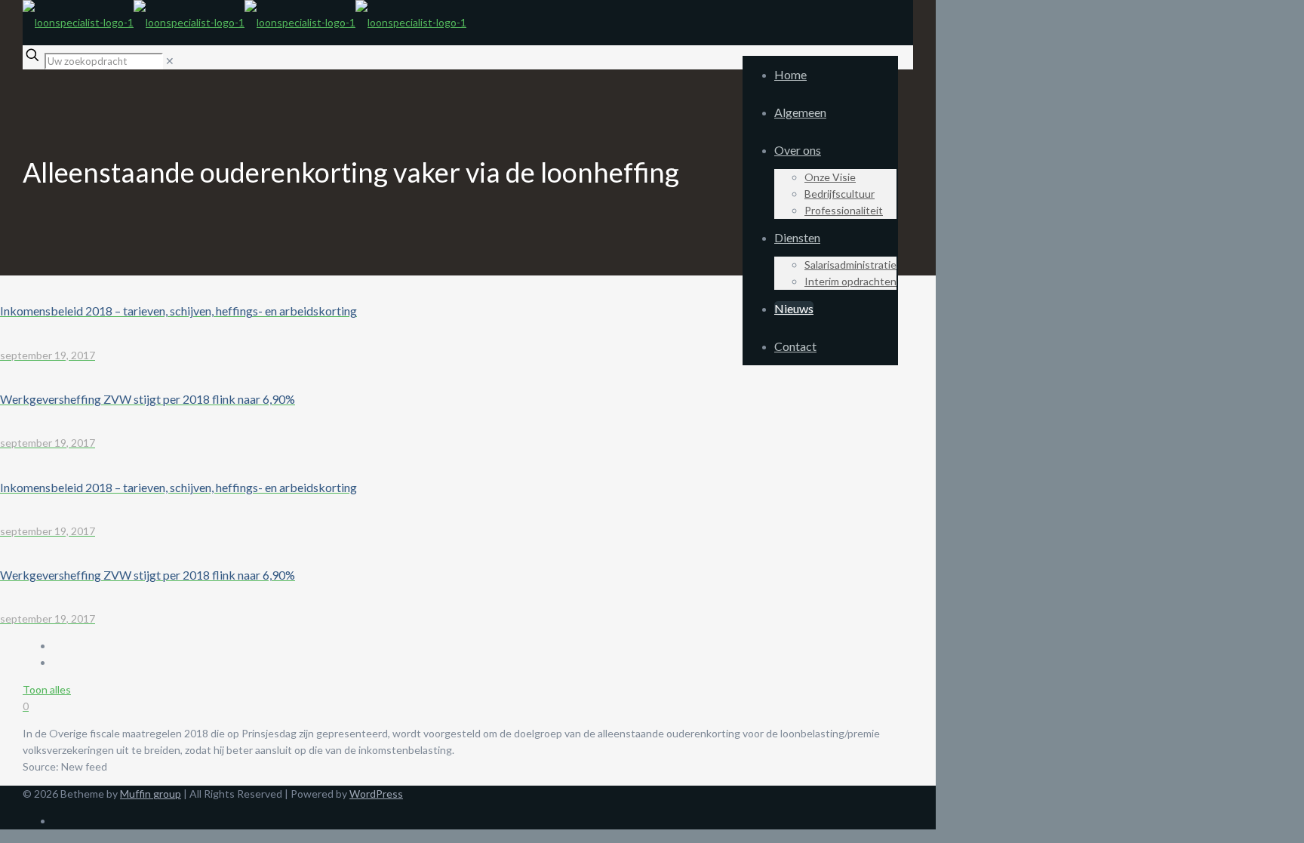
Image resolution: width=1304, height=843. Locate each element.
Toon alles (47, 689)
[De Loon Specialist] (244, 22)
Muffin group (150, 793)
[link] (169, 60)
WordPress (376, 793)
